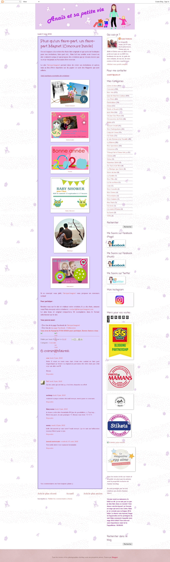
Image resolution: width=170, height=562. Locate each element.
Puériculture (111, 102)
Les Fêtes (110, 99)
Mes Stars (110, 202)
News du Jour (112, 172)
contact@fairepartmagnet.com (81, 309)
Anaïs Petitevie (126, 39)
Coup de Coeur (112, 132)
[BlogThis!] (75, 339)
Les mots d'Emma (113, 209)
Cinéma (110, 156)
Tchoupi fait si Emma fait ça (117, 152)
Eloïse (109, 159)
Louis (109, 186)
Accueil (70, 493)
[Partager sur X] (77, 339)
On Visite (110, 136)
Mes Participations (114, 129)
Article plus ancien (92, 493)
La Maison (110, 142)
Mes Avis (110, 92)
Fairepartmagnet (53, 65)
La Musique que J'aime (115, 169)
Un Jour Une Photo (114, 116)
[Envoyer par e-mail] (73, 339)
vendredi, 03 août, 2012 (69, 441)
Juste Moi (110, 112)
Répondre (49, 374)
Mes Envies (111, 192)
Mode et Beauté (113, 109)
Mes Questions (112, 146)
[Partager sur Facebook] (79, 339)
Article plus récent (47, 493)
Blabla (109, 122)
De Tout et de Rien (114, 166)
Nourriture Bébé (113, 162)
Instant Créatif (112, 126)
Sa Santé (110, 212)
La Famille (110, 176)
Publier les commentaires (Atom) (60, 499)
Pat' (47, 381)
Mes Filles (110, 179)
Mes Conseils (112, 189)
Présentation (111, 196)
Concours (52, 343)
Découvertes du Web (114, 119)
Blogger (115, 557)
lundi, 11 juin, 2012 (56, 358)
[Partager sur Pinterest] (81, 339)
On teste (110, 206)
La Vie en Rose (112, 182)
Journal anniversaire (53, 441)
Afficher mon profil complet (117, 64)
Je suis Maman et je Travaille (117, 139)
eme (47, 358)
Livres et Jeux (112, 86)
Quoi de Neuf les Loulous (116, 96)
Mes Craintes (112, 199)
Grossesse (111, 149)
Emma (109, 106)
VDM (109, 216)
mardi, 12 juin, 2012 (58, 425)
